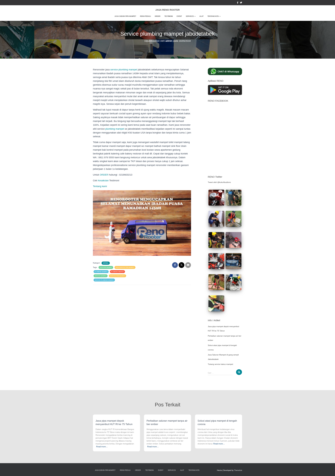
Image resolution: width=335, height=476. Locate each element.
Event (179, 16)
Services (190, 16)
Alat (201, 16)
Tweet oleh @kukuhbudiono (219, 182)
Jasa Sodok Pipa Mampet (125, 16)
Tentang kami (100, 186)
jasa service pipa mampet (125, 267)
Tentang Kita (213, 16)
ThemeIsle (238, 470)
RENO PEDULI (145, 16)
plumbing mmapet (117, 271)
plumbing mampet (114, 129)
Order (157, 16)
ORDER (104, 174)
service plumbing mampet (123, 69)
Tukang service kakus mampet (220, 364)
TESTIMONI (168, 16)
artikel (105, 263)
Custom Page (237, 3)
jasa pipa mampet (106, 267)
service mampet (101, 276)
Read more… (102, 446)
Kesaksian (103, 180)
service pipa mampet (117, 276)
